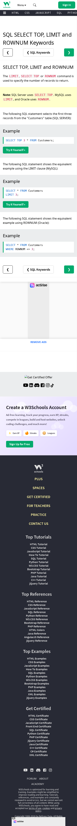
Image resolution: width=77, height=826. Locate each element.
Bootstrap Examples (36, 683)
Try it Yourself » (15, 150)
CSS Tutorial (38, 547)
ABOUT (43, 778)
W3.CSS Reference (37, 619)
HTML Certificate (38, 715)
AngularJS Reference (36, 637)
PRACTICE (38, 514)
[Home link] (6, 4)
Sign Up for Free (19, 444)
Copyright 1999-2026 (25, 816)
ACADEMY (37, 784)
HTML (15, 12)
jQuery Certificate (38, 740)
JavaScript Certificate (38, 723)
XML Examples (36, 694)
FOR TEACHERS (38, 505)
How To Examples (36, 669)
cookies (46, 808)
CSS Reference (36, 605)
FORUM (32, 778)
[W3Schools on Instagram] (47, 386)
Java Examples (37, 690)
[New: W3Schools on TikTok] (52, 386)
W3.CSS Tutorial (38, 565)
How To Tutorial (38, 555)
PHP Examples (36, 687)
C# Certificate (38, 751)
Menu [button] (21, 5)
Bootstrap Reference (36, 623)
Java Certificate (38, 744)
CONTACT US (38, 523)
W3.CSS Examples (36, 680)
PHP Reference (37, 626)
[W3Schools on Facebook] (42, 386)
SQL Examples (36, 673)
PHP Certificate (38, 737)
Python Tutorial (38, 562)
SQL (59, 12)
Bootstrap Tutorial (38, 569)
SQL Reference (37, 612)
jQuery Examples (37, 698)
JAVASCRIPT (43, 12)
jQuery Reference (36, 640)
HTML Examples (36, 658)
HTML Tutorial (38, 544)
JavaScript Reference (37, 608)
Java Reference (37, 633)
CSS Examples (36, 662)
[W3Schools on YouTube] (25, 386)
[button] (35, 5)
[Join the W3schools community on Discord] (37, 386)
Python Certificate (38, 733)
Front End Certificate (38, 726)
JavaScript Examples (36, 665)
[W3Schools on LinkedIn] (31, 386)
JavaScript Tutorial (38, 551)
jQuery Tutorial (38, 583)
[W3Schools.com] (38, 470)
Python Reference (37, 615)
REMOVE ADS (38, 342)
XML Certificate (38, 755)
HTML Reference (37, 601)
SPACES (39, 488)
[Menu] (4, 13)
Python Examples (36, 676)
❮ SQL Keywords (38, 52)
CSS (27, 12)
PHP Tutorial (38, 572)
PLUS (39, 479)
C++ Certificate (38, 748)
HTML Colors (37, 630)
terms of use (35, 808)
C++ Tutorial (38, 580)
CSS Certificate (39, 719)
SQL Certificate (38, 730)
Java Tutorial (39, 576)
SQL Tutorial (38, 558)
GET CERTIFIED (38, 496)
